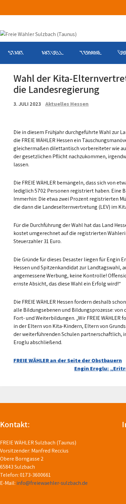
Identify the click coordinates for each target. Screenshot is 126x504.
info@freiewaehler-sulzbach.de (52, 482)
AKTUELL (52, 52)
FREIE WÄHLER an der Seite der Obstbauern (67, 360)
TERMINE (90, 52)
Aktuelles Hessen (67, 103)
